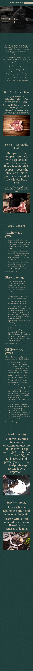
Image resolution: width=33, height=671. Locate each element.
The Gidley (21, 13)
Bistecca (11, 13)
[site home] (16, 3)
